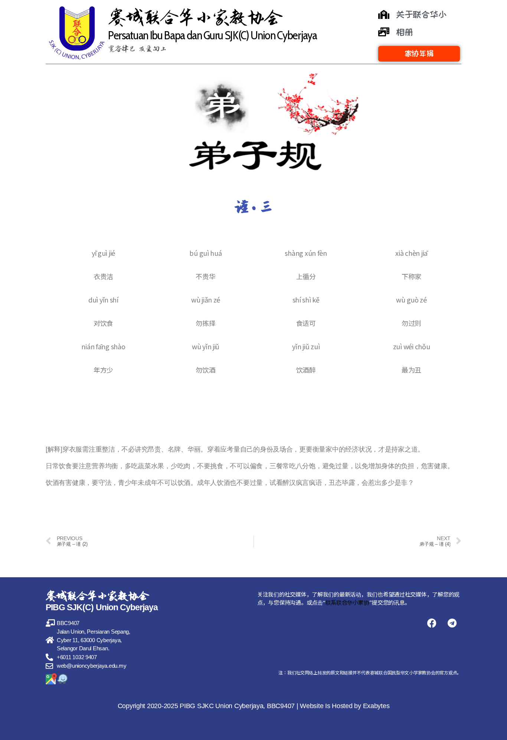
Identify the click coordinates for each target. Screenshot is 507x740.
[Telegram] (452, 623)
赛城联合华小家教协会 (195, 17)
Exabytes (376, 706)
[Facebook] (431, 623)
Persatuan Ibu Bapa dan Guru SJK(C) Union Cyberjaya (212, 35)
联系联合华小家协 (347, 602)
